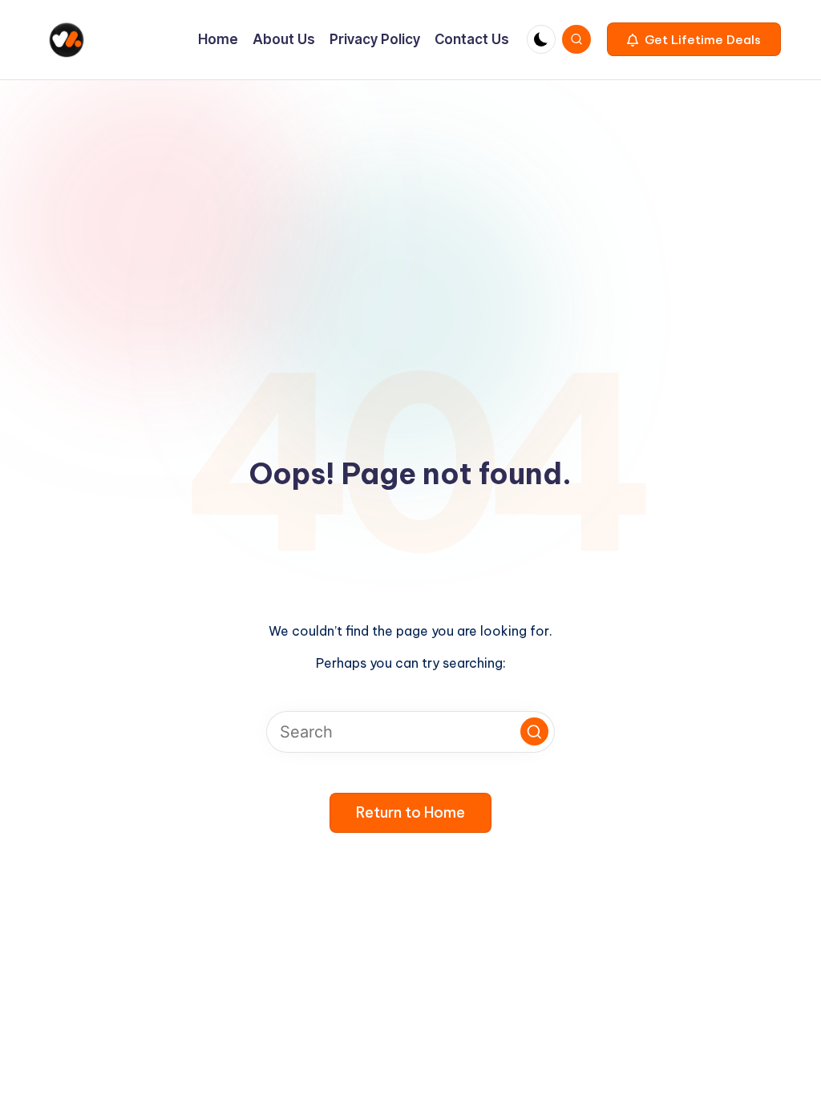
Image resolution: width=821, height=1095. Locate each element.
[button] (694, 39)
